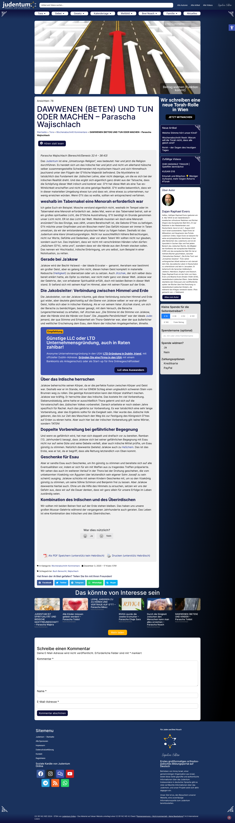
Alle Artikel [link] (195, 5)
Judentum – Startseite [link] (45, 737)
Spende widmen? (172, 343)
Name (42, 691)
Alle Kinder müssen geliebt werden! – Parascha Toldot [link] (73, 617)
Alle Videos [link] (208, 5)
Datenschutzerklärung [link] (45, 749)
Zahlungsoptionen (173, 359)
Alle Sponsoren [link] (42, 741)
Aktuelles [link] (192, 13)
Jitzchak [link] (121, 273)
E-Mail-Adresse (48, 701)
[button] (45, 582)
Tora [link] (51, 132)
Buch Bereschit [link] (60, 571)
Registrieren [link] (40, 758)
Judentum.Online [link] (69, 816)
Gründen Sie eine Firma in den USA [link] (100, 357)
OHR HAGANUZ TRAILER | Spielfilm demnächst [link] (176, 165)
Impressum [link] (40, 745)
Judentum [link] (52, 161)
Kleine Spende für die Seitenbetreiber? (175, 309)
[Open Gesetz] (83, 13)
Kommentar (45, 658)
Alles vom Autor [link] (171, 297)
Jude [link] (149, 315)
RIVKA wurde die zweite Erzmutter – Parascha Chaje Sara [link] (130, 617)
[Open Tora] (44, 13)
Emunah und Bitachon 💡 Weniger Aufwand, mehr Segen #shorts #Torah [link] (180, 179)
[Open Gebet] (63, 13)
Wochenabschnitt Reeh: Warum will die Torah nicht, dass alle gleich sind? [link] (179, 140)
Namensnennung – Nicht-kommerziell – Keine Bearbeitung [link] (160, 816)
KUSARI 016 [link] (168, 171)
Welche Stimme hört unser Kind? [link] (179, 133)
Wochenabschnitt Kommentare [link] (71, 132)
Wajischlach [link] (73, 571)
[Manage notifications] (229, 818)
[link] (232, 27)
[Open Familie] (176, 13)
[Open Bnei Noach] (156, 13)
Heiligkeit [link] (59, 273)
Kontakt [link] (39, 754)
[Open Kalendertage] (110, 13)
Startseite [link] (42, 132)
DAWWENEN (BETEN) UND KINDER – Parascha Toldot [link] (186, 617)
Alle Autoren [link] (182, 5)
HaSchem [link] (127, 447)
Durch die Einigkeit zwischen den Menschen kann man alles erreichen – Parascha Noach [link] (158, 619)
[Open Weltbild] (131, 13)
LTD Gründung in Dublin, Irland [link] (122, 353)
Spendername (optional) (176, 330)
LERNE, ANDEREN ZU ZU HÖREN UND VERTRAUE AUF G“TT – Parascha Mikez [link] (103, 603)
